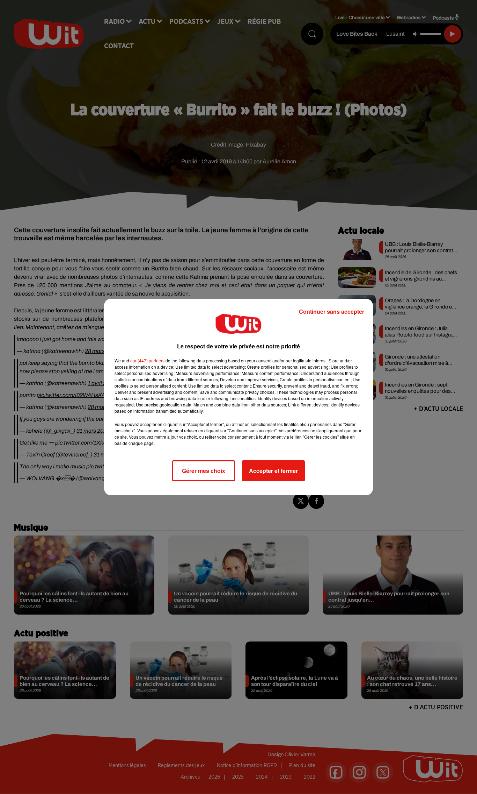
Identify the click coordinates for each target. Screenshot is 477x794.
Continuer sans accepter (331, 311)
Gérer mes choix (203, 471)
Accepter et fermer (273, 471)
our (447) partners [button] (147, 360)
